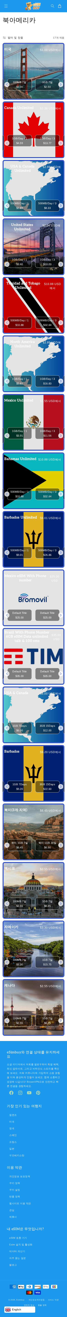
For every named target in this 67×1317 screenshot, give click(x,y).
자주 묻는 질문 (17, 1258)
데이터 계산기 (17, 1251)
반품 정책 (14, 1196)
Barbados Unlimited (20, 517)
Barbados (12, 751)
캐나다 (9, 985)
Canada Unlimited (19, 108)
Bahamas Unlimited (20, 459)
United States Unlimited (22, 227)
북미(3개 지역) (15, 810)
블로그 (13, 1264)
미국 (8, 49)
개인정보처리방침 (37, 1300)
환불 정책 (42, 1305)
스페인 (13, 1135)
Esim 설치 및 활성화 (20, 1244)
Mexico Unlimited (18, 400)
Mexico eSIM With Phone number (25, 578)
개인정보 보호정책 (19, 1176)
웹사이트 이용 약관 (20, 1203)
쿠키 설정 (14, 1189)
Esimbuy (20, 1300)
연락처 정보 (29, 1305)
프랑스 (13, 1142)
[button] (6, 6)
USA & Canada (16, 693)
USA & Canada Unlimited (22, 168)
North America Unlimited (22, 344)
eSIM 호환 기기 (18, 1237)
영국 (11, 1128)
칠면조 (13, 1115)
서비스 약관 (53, 1300)
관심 (11, 1210)
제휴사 (13, 1216)
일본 (11, 1148)
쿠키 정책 (14, 1183)
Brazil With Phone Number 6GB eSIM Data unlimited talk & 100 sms (27, 636)
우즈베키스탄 (16, 1155)
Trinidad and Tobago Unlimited (23, 285)
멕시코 (9, 868)
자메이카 (11, 927)
